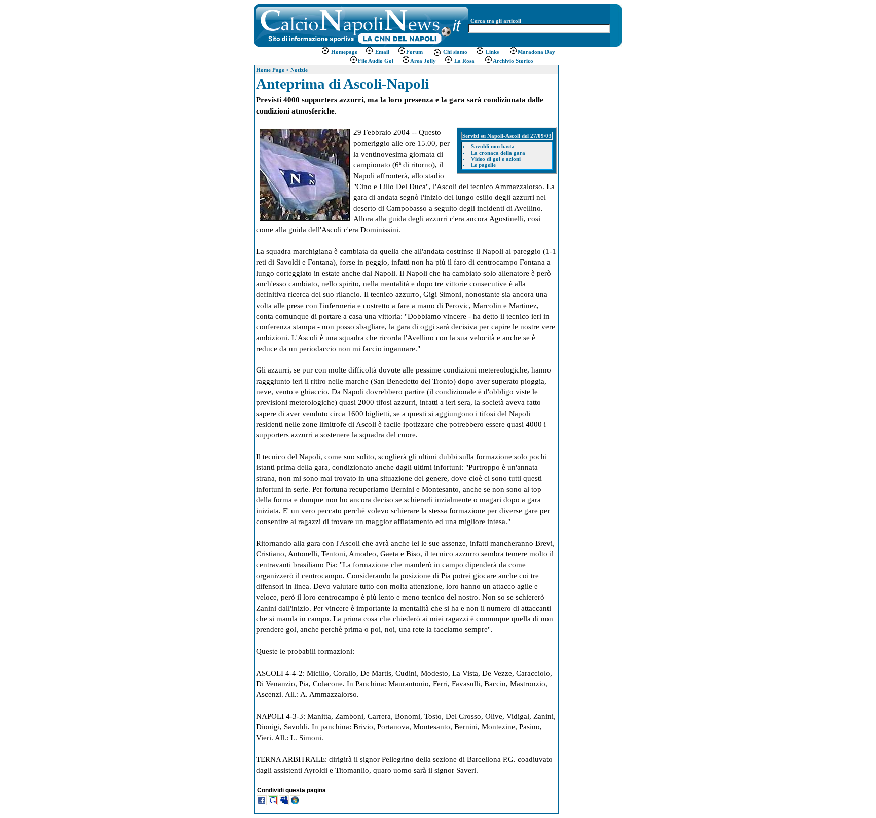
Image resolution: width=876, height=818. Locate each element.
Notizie (299, 70)
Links (491, 52)
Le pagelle (483, 165)
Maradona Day (536, 52)
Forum (414, 52)
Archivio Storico (513, 61)
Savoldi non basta (493, 146)
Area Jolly (423, 61)
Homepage (344, 52)
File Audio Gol (375, 61)
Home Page (270, 70)
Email (381, 52)
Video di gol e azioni (496, 159)
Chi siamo (454, 52)
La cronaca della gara (498, 153)
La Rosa (463, 61)
